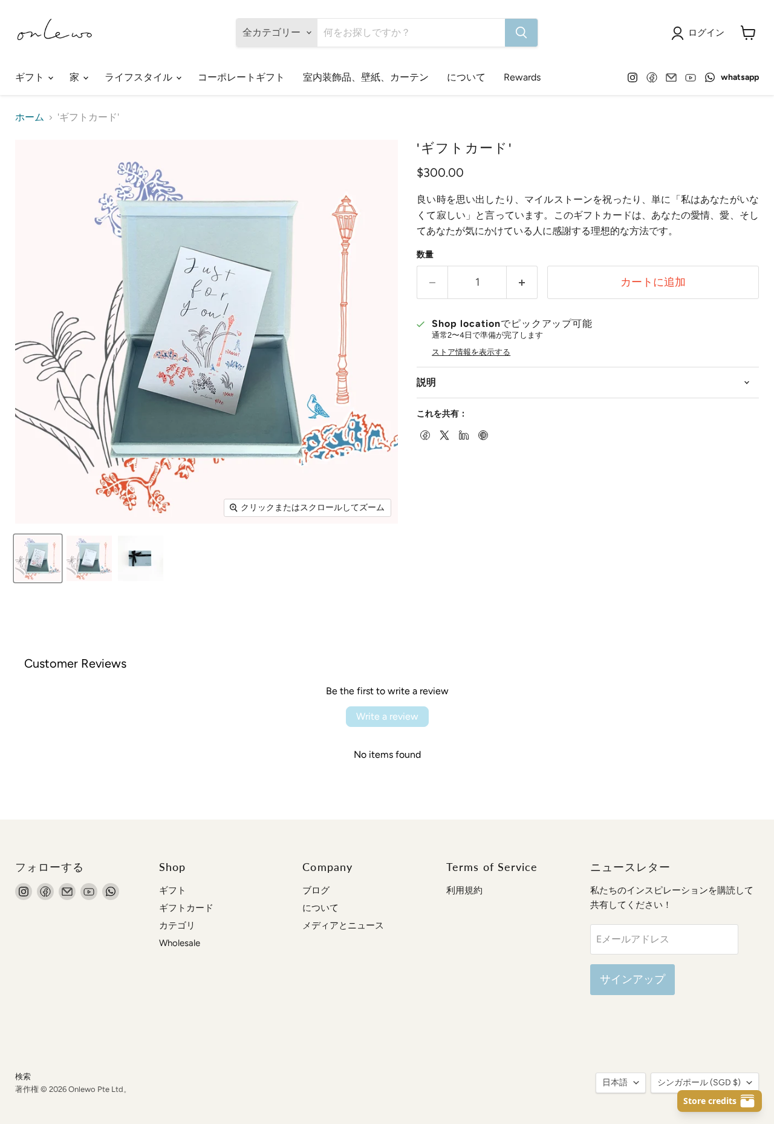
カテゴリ (177, 925)
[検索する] (521, 33)
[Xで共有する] (443, 434)
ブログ (316, 890)
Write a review (387, 716)
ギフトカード (186, 907)
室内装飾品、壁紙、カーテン (366, 77)
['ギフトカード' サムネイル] (38, 558)
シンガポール (699, 1082)
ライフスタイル (140, 77)
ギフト (31, 77)
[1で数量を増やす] (522, 282)
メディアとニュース (343, 925)
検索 (23, 1076)
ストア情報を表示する (471, 352)
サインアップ (632, 979)
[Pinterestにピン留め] (482, 434)
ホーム (29, 117)
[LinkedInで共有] (462, 434)
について (466, 77)
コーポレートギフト (241, 77)
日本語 (615, 1082)
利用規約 (464, 890)
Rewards (522, 77)
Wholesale (179, 943)
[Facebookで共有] (424, 434)
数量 (425, 255)
